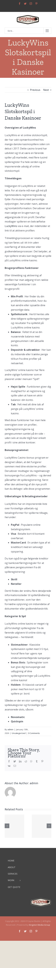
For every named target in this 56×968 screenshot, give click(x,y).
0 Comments (34, 733)
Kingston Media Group (39, 924)
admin (10, 729)
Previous (35, 90)
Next (46, 90)
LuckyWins (11, 226)
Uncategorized (19, 733)
